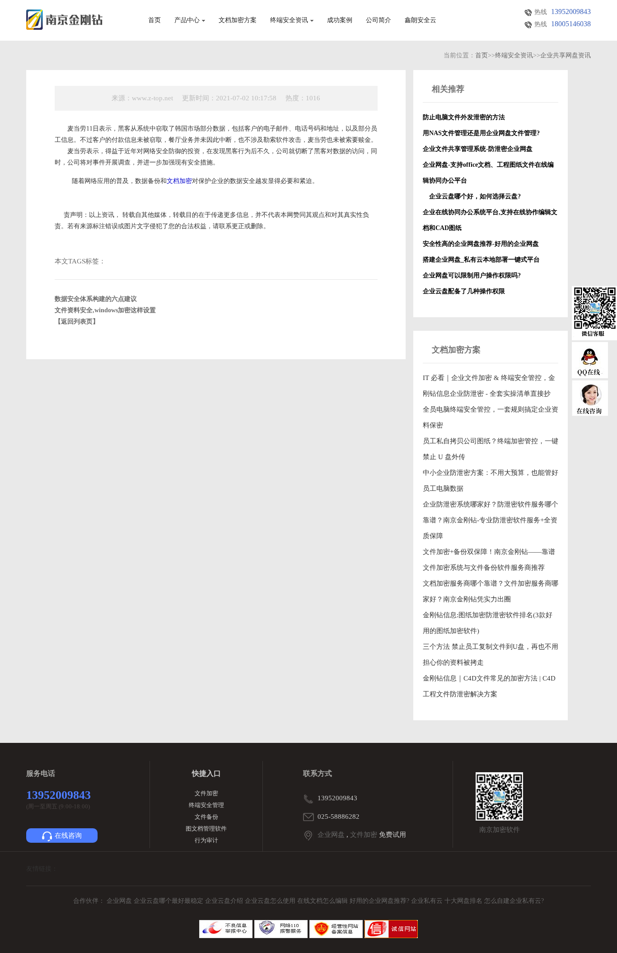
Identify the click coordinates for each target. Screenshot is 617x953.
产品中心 (187, 20)
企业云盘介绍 (225, 900)
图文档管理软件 (206, 828)
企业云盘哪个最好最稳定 (169, 900)
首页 (154, 20)
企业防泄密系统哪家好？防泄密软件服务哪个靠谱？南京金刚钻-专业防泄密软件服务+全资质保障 (490, 520)
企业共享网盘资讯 (565, 55)
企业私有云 (427, 900)
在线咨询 (68, 835)
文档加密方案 (238, 20)
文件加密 (206, 793)
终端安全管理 (206, 805)
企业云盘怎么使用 (271, 900)
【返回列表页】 (77, 321)
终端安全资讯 (289, 20)
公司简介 (378, 20)
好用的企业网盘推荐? (380, 900)
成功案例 (339, 20)
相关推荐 (448, 89)
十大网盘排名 (463, 900)
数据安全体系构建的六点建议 (96, 299)
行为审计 (206, 840)
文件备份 (206, 816)
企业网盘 (331, 834)
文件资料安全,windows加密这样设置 (105, 310)
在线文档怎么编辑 (322, 900)
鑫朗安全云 (420, 20)
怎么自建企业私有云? (514, 900)
